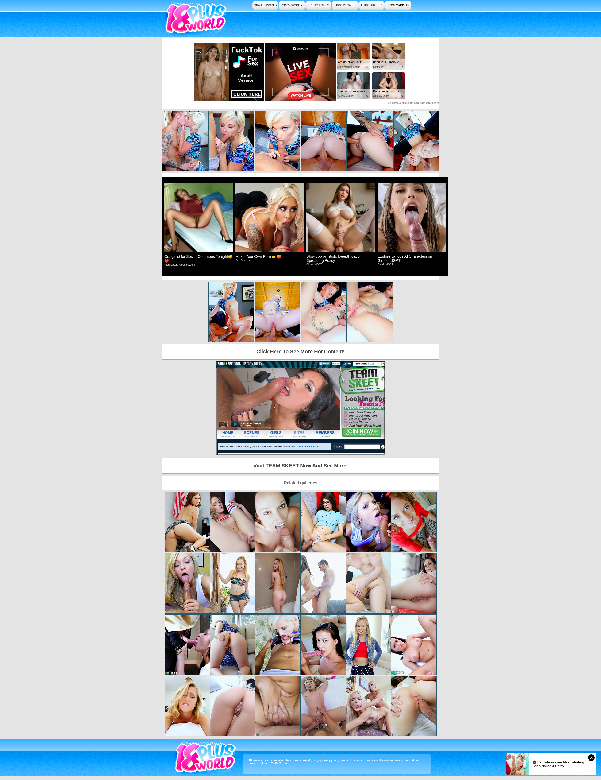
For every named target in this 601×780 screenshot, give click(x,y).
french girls (318, 5)
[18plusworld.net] (206, 757)
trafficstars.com (429, 102)
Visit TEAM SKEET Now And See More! (300, 466)
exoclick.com (405, 102)
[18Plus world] (197, 18)
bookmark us (398, 5)
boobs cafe (345, 5)
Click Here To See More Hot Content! (300, 351)
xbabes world (265, 5)
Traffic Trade (279, 763)
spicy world (292, 5)
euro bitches (371, 5)
